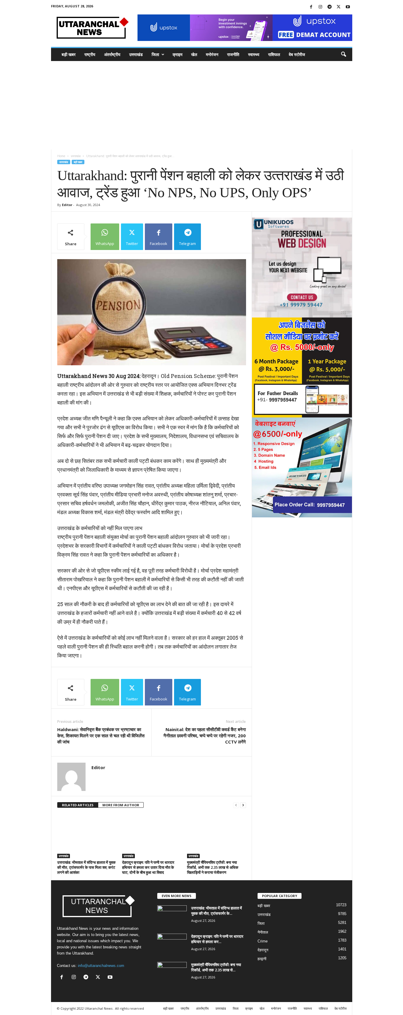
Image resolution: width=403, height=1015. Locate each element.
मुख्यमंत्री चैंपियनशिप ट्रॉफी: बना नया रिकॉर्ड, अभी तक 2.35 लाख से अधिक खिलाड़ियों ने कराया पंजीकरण (212, 867)
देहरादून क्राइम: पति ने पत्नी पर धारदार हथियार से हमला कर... (217, 939)
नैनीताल (263, 932)
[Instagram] (320, 7)
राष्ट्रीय (89, 54)
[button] (343, 54)
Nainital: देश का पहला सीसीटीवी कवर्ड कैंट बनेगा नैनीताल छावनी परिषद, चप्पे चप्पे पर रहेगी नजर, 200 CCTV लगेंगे (204, 735)
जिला (155, 54)
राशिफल (274, 54)
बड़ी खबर (69, 54)
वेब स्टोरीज (297, 54)
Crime (263, 941)
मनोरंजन (212, 54)
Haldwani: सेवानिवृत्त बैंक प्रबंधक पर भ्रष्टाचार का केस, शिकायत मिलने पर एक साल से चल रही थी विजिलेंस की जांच (101, 735)
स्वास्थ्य (253, 54)
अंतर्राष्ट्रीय (112, 54)
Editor (67, 205)
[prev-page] (236, 805)
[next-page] (243, 805)
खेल (194, 54)
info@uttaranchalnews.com (101, 965)
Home (61, 156)
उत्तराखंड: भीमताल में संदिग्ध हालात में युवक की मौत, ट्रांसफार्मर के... (216, 910)
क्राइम (177, 54)
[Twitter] (338, 7)
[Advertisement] (201, 105)
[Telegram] (329, 7)
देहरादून (263, 950)
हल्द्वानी (262, 959)
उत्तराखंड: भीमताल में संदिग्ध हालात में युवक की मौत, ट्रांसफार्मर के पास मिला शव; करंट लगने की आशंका (86, 867)
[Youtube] (347, 7)
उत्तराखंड (136, 54)
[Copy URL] (216, 236)
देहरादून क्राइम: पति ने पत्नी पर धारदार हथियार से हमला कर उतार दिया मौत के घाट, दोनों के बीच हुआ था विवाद (148, 867)
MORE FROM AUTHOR (120, 805)
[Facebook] (311, 7)
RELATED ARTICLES (78, 805)
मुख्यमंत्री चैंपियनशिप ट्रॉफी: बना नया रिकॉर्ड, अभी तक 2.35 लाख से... (216, 967)
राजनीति (233, 54)
